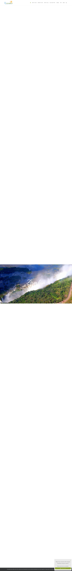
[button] (66, 2)
